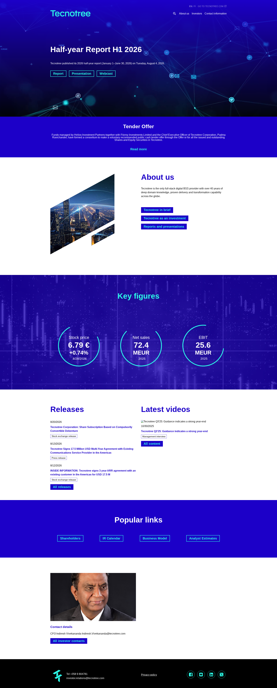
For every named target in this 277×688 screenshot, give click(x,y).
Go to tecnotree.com (210, 6)
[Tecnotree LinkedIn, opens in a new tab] (211, 674)
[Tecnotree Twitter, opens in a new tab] (221, 674)
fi (195, 6)
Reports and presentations (164, 226)
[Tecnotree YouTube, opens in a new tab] (201, 674)
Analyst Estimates (203, 538)
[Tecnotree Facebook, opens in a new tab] (191, 674)
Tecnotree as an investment (165, 218)
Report (58, 73)
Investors (197, 13)
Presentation (81, 73)
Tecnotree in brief (157, 210)
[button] (93, 430)
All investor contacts (69, 641)
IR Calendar (111, 538)
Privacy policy (149, 674)
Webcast (106, 73)
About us (184, 13)
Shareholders (70, 538)
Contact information (216, 13)
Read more (138, 149)
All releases (62, 487)
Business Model (155, 538)
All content (152, 443)
